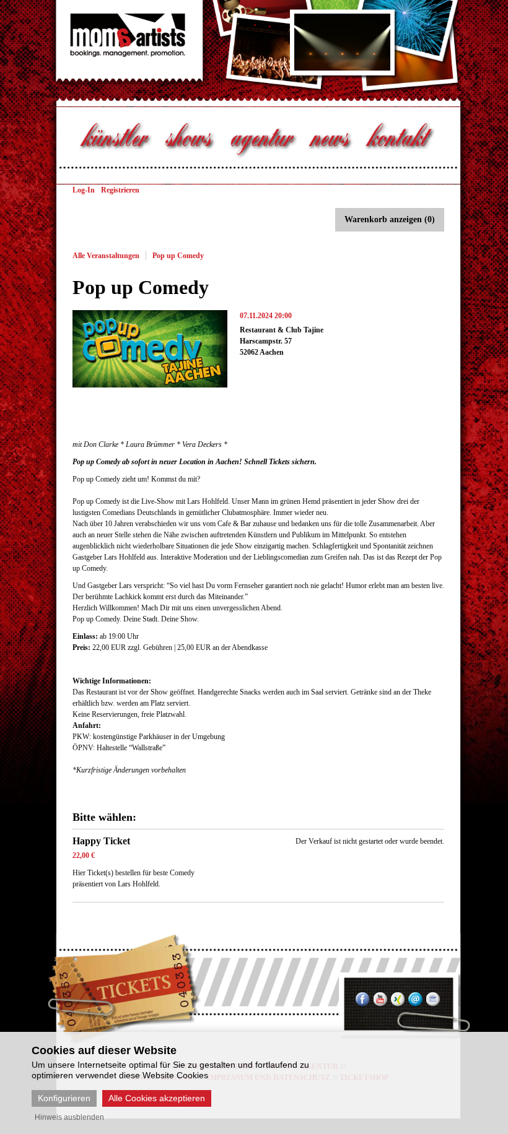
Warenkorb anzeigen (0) (389, 219)
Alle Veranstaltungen (105, 255)
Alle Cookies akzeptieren (156, 1098)
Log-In (83, 190)
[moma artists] (118, 58)
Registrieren (120, 190)
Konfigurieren (64, 1098)
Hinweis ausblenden (69, 1117)
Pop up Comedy (178, 255)
